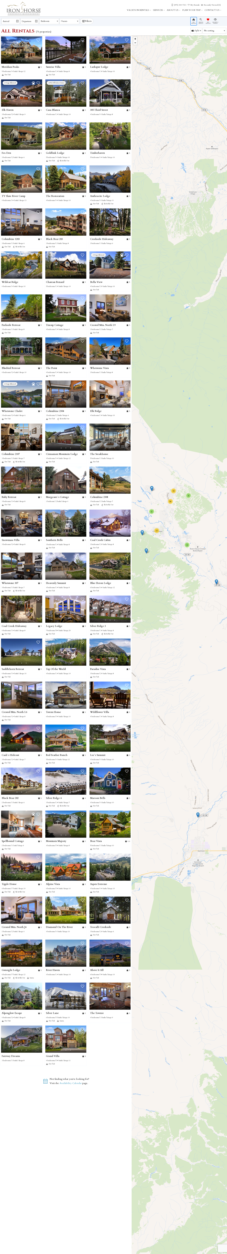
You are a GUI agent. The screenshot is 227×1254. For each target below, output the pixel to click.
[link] (21, 56)
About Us (172, 10)
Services (158, 10)
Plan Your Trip (191, 10)
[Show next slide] (41, 50)
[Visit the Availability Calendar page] (45, 1082)
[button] (198, 815)
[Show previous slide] (46, 50)
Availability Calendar (71, 1083)
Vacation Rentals (138, 10)
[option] (196, 31)
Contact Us (212, 10)
